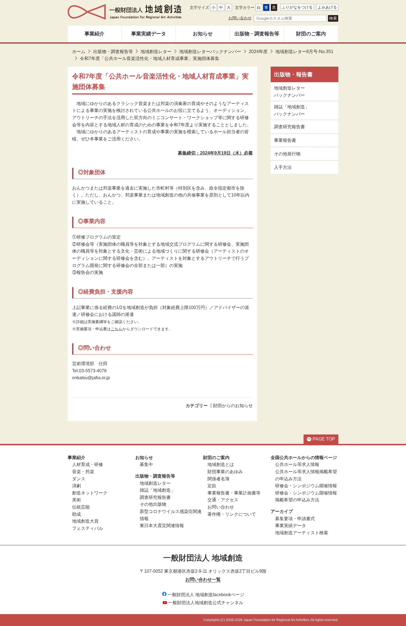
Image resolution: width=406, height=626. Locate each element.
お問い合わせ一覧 (203, 579)
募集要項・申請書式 (295, 518)
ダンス (78, 478)
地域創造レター (156, 51)
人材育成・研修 (87, 464)
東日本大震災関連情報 (162, 525)
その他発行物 (287, 153)
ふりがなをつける (297, 7)
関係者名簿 (218, 478)
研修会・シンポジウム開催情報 (306, 485)
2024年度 (258, 51)
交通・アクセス (222, 499)
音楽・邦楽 (83, 471)
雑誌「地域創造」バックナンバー (291, 110)
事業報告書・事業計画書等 (233, 493)
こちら (116, 329)
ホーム (78, 51)
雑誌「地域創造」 (157, 490)
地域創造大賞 (85, 521)
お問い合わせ (240, 18)
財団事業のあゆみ (225, 471)
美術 (76, 499)
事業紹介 (94, 33)
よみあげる (327, 7)
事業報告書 (285, 140)
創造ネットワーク (89, 493)
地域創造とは (220, 464)
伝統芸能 (81, 507)
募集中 (146, 464)
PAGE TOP (324, 439)
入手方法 (283, 167)
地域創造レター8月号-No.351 (304, 51)
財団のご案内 (311, 33)
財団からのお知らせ (233, 405)
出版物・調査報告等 (256, 33)
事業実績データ (148, 33)
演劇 (76, 485)
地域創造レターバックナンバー (210, 51)
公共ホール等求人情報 (297, 464)
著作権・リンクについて (231, 514)
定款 (211, 485)
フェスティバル (87, 528)
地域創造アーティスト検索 (301, 532)
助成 (76, 514)
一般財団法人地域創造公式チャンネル (205, 602)
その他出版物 (153, 504)
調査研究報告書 (289, 126)
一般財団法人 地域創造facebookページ (206, 594)
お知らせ (203, 33)
